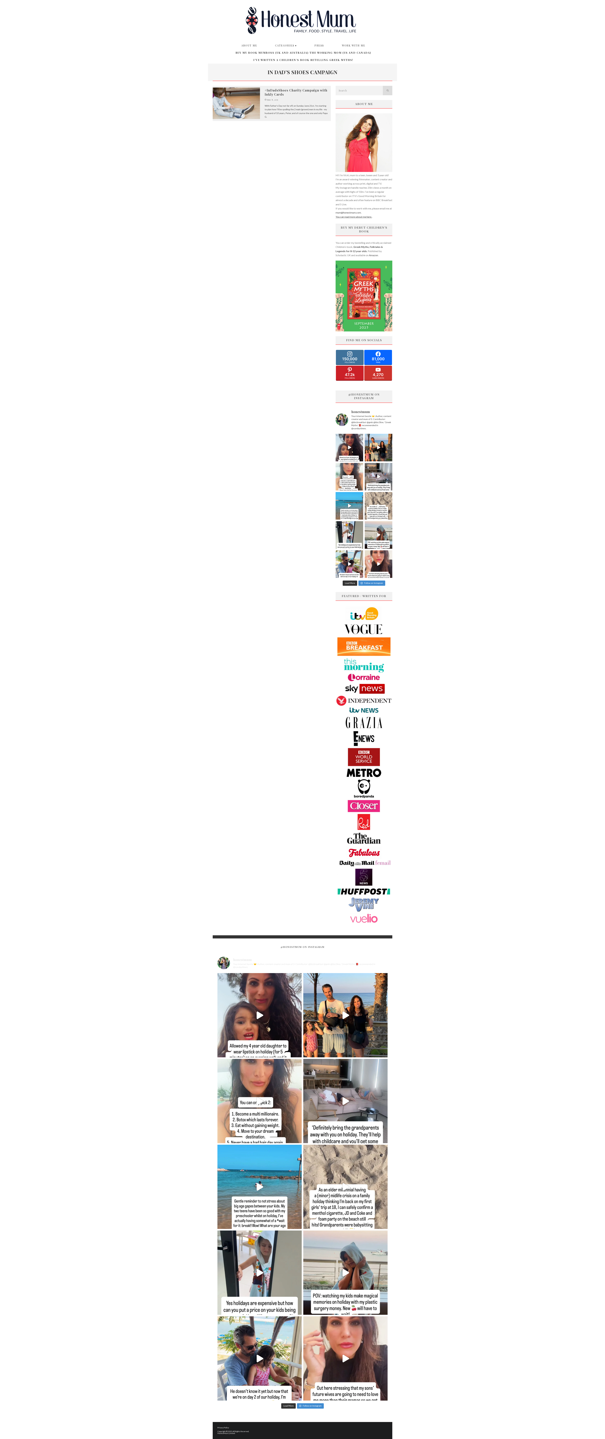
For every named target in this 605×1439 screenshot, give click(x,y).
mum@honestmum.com (348, 212)
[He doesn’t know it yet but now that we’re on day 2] (349, 564)
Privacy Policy (223, 1427)
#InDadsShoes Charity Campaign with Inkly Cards (296, 92)
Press (319, 45)
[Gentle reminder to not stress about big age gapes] (349, 506)
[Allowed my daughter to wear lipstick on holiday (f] (349, 447)
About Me (249, 45)
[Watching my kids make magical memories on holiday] (378, 535)
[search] (387, 90)
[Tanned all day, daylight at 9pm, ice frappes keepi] (378, 447)
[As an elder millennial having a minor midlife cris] (378, 506)
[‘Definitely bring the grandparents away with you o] (378, 476)
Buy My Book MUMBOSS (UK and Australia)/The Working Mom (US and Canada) (303, 52)
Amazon (373, 255)
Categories (284, 45)
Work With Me (353, 45)
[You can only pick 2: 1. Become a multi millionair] (349, 476)
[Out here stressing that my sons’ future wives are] (378, 564)
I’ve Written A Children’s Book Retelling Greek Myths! (303, 60)
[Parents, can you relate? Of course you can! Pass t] (349, 535)
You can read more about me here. (354, 216)
